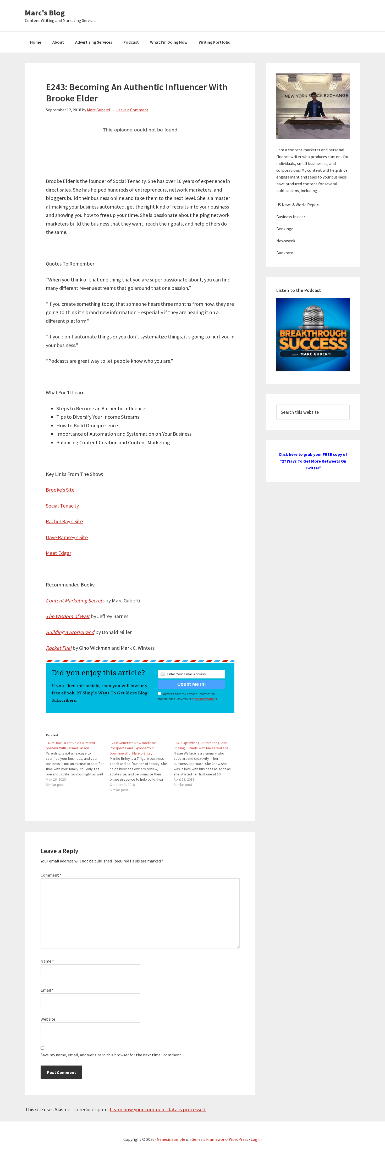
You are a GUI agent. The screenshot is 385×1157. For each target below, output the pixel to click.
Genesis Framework (209, 1139)
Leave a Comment (132, 109)
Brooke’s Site (60, 489)
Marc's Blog (45, 13)
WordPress (238, 1139)
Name (47, 961)
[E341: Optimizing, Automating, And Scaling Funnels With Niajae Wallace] (206, 763)
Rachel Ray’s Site (64, 521)
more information (203, 699)
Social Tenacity (62, 505)
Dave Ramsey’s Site (67, 537)
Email (47, 990)
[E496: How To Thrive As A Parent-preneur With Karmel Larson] (78, 763)
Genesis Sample (171, 1139)
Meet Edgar (58, 553)
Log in (256, 1139)
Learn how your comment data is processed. (158, 1109)
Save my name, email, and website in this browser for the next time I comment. (111, 1054)
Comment (51, 875)
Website (48, 1019)
